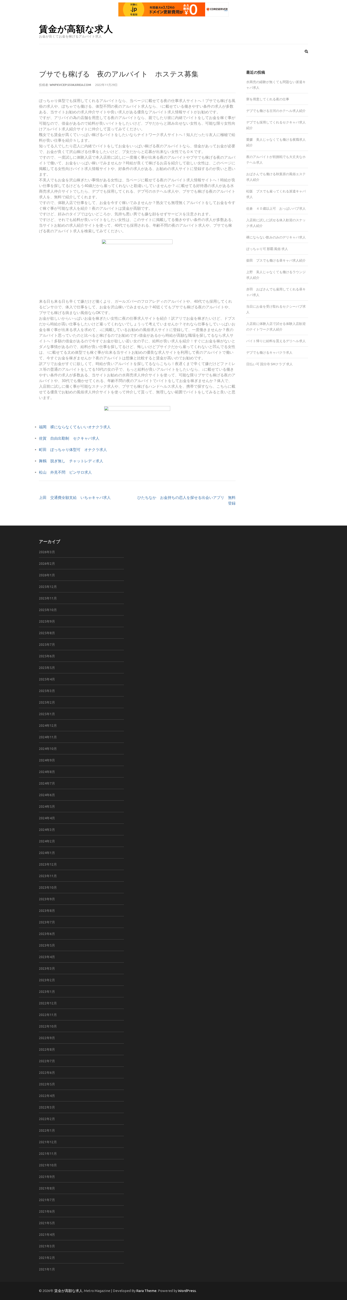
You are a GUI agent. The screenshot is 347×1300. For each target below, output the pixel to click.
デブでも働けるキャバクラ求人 (269, 352)
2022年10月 (48, 1026)
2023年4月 (47, 957)
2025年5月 (47, 668)
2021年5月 (47, 1223)
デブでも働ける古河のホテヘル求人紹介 (276, 111)
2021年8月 (47, 1188)
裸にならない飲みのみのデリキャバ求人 (276, 237)
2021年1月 (47, 1269)
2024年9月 (47, 760)
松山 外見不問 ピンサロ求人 (65, 472)
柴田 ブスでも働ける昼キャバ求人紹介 (276, 260)
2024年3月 (47, 830)
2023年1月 (47, 992)
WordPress (187, 1291)
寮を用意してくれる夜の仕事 (267, 99)
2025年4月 (47, 679)
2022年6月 (47, 1073)
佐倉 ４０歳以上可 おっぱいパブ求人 (276, 208)
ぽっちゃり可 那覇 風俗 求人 (267, 249)
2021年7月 (47, 1200)
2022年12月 (48, 1003)
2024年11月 (48, 737)
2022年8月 (47, 1049)
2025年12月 (48, 587)
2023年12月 (48, 864)
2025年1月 (47, 714)
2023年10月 (48, 887)
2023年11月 (48, 876)
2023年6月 (47, 934)
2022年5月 (47, 1084)
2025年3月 (47, 691)
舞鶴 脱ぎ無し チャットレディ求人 (71, 461)
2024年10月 (48, 749)
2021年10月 (48, 1165)
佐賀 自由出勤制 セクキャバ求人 (69, 438)
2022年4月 (47, 1096)
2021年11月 (48, 1154)
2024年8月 (47, 772)
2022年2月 (47, 1119)
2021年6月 (47, 1211)
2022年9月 (47, 1038)
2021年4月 (47, 1234)
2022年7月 (47, 1061)
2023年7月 (47, 922)
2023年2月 (47, 980)
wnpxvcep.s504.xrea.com (70, 84)
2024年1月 (47, 853)
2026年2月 (47, 563)
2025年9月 (47, 621)
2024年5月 (47, 806)
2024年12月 (48, 725)
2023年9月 (47, 899)
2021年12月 (48, 1142)
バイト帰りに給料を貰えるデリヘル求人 (276, 341)
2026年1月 (47, 575)
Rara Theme (146, 1291)
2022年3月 (47, 1107)
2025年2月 (47, 702)
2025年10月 (48, 610)
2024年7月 (47, 783)
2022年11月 (48, 1015)
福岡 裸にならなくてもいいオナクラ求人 (75, 427)
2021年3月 (47, 1246)
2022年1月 (47, 1130)
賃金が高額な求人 (76, 28)
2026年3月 (47, 552)
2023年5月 (47, 945)
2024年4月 (47, 818)
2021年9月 (47, 1177)
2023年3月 (47, 968)
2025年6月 (47, 656)
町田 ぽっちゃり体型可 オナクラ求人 (73, 449)
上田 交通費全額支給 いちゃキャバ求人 (75, 497)
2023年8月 (47, 911)
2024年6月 (47, 795)
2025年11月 (48, 598)
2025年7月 (47, 644)
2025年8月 (47, 633)
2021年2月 (47, 1258)
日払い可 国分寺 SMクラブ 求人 (269, 364)
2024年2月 (47, 841)
